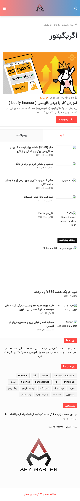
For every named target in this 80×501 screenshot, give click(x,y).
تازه (62, 135)
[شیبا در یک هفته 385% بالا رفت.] (40, 267)
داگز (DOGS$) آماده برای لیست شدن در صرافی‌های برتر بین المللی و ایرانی (31, 149)
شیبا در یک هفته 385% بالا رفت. (55, 291)
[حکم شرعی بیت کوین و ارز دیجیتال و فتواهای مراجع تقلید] (66, 185)
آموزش (64, 25)
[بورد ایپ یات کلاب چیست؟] (66, 202)
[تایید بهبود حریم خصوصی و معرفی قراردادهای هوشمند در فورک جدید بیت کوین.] (67, 311)
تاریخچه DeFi (46, 213)
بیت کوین (70, 394)
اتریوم (72, 388)
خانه (72, 25)
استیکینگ (45, 388)
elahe (71, 98)
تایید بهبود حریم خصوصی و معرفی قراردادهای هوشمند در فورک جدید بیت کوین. (29, 308)
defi (34, 375)
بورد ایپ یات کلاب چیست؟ (38, 197)
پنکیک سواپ (42, 394)
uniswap (25, 382)
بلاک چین (12, 388)
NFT (57, 382)
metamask (69, 382)
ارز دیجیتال (59, 388)
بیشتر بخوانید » (66, 119)
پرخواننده (21, 135)
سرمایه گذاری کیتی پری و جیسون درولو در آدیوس (31, 324)
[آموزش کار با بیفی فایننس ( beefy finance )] (40, 73)
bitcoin (45, 375)
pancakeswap (42, 382)
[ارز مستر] (40, 8)
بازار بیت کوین (28, 388)
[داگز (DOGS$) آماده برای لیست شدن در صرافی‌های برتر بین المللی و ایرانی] (66, 152)
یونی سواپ (26, 394)
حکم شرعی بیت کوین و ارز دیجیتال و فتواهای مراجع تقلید (29, 182)
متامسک (57, 394)
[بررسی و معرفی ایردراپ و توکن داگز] (66, 169)
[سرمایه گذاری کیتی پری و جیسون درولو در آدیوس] (67, 327)
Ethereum (23, 375)
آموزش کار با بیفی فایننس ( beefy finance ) (43, 103)
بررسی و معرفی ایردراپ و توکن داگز (34, 164)
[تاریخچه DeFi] (66, 219)
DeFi (56, 25)
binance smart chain (64, 375)
